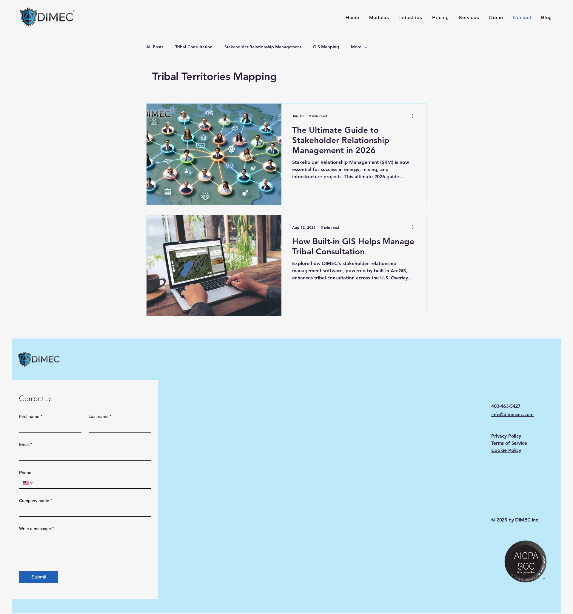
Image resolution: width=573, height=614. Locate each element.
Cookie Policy (506, 450)
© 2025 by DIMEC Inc (514, 520)
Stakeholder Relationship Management (262, 47)
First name (30, 416)
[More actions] (414, 115)
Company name (35, 500)
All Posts (154, 47)
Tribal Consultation (193, 47)
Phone (25, 472)
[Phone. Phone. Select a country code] (28, 483)
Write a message (36, 528)
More (356, 47)
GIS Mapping (326, 47)
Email (25, 444)
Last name (100, 416)
